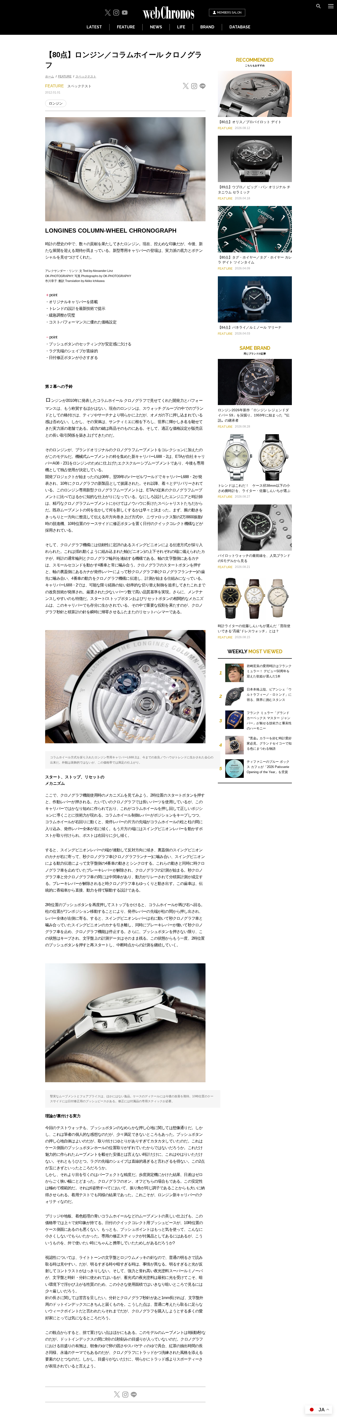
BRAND (207, 27)
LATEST (94, 27)
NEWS (156, 27)
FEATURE (126, 27)
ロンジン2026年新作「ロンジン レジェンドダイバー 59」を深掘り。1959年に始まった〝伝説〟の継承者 (253, 415)
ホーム (49, 76)
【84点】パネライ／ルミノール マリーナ (249, 327)
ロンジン (56, 103)
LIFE (181, 27)
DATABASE (239, 27)
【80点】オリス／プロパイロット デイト (249, 122)
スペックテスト (85, 76)
